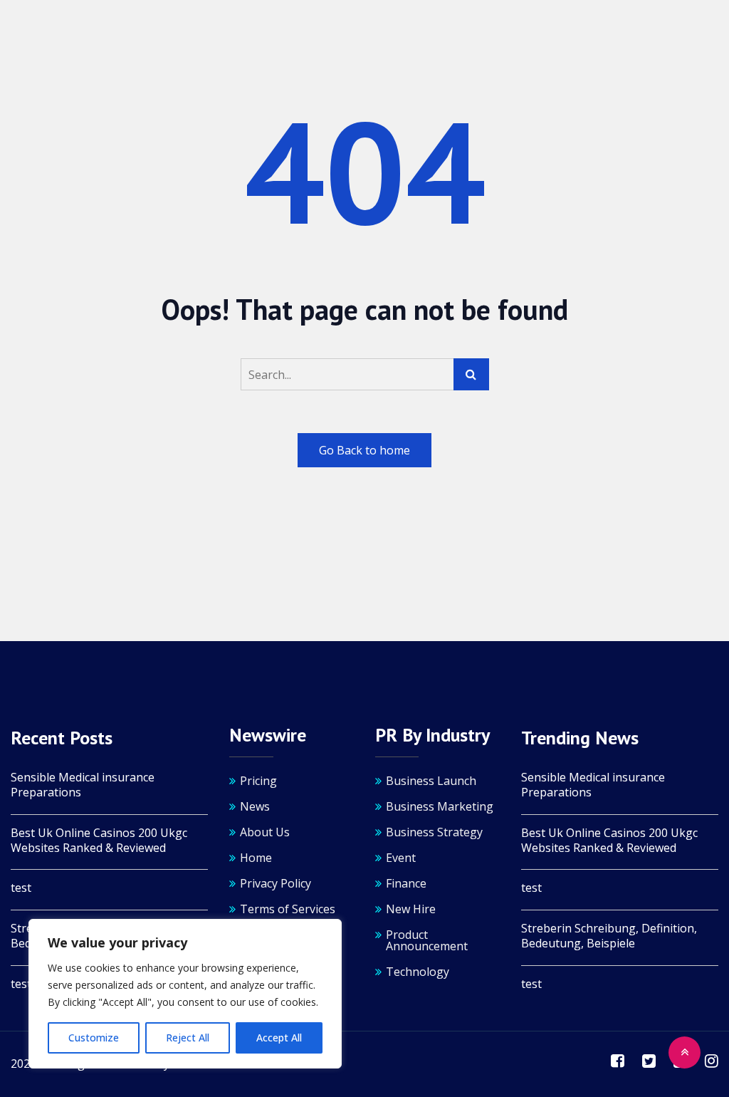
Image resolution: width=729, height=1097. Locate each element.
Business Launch (431, 780)
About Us (265, 832)
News (255, 806)
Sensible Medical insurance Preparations (82, 785)
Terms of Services (287, 909)
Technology (417, 971)
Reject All (187, 1037)
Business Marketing (439, 806)
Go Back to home (364, 450)
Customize (93, 1037)
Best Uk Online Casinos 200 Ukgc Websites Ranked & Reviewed (99, 841)
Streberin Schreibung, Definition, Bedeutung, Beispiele (609, 936)
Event (401, 857)
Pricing (258, 780)
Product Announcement (427, 940)
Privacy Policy (275, 883)
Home (256, 857)
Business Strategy (434, 832)
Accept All (279, 1037)
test (21, 887)
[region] (185, 994)
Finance (406, 883)
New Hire (411, 909)
